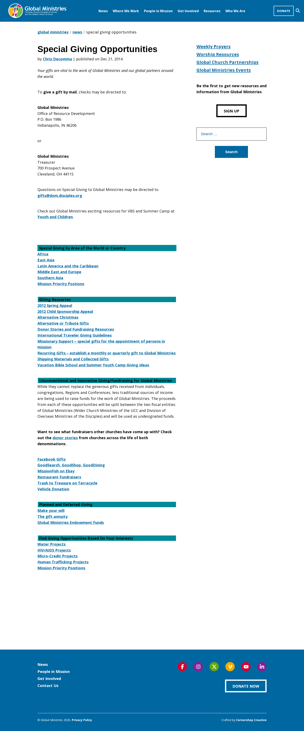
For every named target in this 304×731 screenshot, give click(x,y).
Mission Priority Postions (60, 283)
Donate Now (245, 686)
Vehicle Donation (53, 489)
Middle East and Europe (59, 271)
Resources (212, 11)
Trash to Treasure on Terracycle (67, 483)
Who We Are (235, 11)
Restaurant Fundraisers (59, 477)
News (103, 11)
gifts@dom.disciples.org (59, 195)
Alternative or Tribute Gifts (63, 323)
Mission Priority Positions (61, 567)
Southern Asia (50, 277)
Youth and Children (55, 216)
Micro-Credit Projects (57, 555)
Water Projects (51, 544)
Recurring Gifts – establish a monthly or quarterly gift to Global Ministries (106, 353)
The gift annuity (52, 516)
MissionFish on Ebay (55, 471)
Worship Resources (217, 54)
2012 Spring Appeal (54, 305)
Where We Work (126, 11)
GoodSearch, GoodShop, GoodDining (71, 465)
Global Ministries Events (223, 70)
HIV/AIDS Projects (54, 550)
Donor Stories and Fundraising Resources (75, 329)
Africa (42, 254)
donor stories (65, 437)
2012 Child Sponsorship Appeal (65, 311)
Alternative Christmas (57, 317)
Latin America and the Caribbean (67, 266)
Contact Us (47, 685)
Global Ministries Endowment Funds (70, 522)
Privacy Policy (82, 720)
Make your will (51, 510)
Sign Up (231, 111)
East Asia (45, 260)
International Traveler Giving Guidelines (74, 335)
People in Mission (158, 11)
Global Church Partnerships (227, 62)
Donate (283, 11)
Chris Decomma (57, 58)
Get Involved (188, 11)
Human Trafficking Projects (63, 561)
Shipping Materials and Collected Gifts (73, 359)
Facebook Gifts (51, 459)
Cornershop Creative (251, 720)
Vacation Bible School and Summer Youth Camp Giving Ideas (93, 365)
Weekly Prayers (213, 46)
